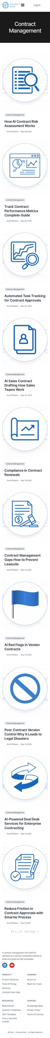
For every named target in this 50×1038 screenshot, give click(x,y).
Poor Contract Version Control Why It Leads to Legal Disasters (23, 734)
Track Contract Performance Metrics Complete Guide (21, 211)
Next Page (31, 931)
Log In (37, 5)
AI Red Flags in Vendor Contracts (22, 647)
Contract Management (15, 115)
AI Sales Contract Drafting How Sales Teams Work (19, 385)
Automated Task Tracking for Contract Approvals (24, 298)
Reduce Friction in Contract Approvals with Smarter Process (23, 913)
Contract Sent (21, 1032)
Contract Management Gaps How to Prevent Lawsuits (22, 559)
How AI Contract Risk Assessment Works (21, 123)
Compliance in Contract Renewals (23, 472)
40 (20, 931)
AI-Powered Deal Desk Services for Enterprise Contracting (22, 823)
